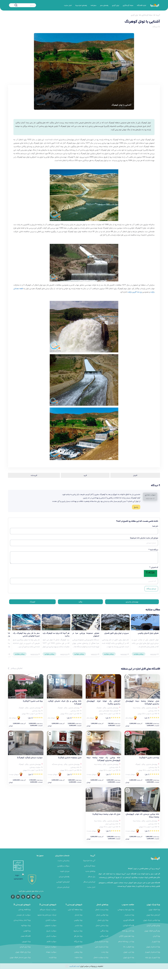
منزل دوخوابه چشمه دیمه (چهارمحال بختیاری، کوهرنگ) (142, 702)
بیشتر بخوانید (138, 654)
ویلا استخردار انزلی (101, 947)
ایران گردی (115, 5)
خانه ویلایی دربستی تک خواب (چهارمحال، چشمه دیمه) (142, 815)
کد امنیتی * (153, 567)
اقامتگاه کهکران (128, 925)
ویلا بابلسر (78, 925)
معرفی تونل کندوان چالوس (148, 633)
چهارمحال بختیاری (132, 602)
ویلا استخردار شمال (101, 941)
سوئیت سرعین (50, 947)
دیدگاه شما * (153, 549)
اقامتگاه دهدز (26, 936)
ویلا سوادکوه (26, 925)
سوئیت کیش (51, 936)
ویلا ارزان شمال (102, 920)
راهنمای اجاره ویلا (81, 5)
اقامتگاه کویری (128, 920)
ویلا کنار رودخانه (128, 931)
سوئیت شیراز (51, 931)
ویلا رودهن (78, 952)
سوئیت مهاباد (51, 952)
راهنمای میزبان (64, 876)
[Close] (66, 966)
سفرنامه (93, 5)
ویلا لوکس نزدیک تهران (151, 920)
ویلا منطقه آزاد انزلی (75, 909)
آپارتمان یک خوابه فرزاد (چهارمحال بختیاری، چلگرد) (103, 702)
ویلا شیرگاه (78, 941)
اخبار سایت (68, 5)
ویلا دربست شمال (101, 909)
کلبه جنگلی (104, 936)
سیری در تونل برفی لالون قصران (116, 633)
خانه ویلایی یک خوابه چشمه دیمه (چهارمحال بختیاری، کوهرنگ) (103, 758)
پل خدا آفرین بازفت (134, 292)
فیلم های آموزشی (62, 882)
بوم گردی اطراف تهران (152, 931)
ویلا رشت (104, 952)
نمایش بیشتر (16, 668)
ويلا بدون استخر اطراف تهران (20, 957)
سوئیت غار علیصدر (23, 915)
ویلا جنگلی (104, 931)
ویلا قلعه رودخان (24, 909)
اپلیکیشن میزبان (63, 887)
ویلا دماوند (78, 957)
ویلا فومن (27, 931)
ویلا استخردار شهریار (152, 952)
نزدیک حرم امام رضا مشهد (46, 915)
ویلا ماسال (78, 915)
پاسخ (136, 507)
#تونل (135, 475)
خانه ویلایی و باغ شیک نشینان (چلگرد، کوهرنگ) (64, 702)
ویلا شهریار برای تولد (152, 957)
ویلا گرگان (78, 947)
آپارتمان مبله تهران (153, 915)
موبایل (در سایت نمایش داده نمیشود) (144, 538)
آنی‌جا (158, 15)
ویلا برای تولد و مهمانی (126, 909)
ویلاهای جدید (90, 871)
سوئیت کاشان (51, 920)
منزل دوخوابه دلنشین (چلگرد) (69, 757)
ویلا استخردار (129, 915)
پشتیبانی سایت (63, 860)
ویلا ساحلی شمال (102, 925)
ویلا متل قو (78, 936)
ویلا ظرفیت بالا (128, 947)
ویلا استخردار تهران (153, 947)
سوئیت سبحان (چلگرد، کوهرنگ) (30, 757)
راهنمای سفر (104, 5)
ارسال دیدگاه (151, 589)
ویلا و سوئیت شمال (101, 957)
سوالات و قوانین (63, 866)
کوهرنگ (32, 602)
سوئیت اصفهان (50, 925)
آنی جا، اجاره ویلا (89, 860)
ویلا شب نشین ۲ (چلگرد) (149, 757)
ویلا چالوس (78, 920)
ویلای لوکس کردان (153, 925)
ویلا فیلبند (52, 957)
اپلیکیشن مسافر (89, 882)
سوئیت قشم (51, 941)
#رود (85, 475)
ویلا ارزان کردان (25, 947)
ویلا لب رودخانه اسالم (126, 941)
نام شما (155, 526)
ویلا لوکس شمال (102, 915)
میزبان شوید (64, 871)
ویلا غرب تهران (128, 952)
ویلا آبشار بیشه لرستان (22, 920)
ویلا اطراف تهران (154, 909)
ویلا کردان (156, 936)
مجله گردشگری (128, 5)
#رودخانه (34, 475)
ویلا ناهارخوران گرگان (126, 936)
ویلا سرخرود (77, 931)
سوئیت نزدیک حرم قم (48, 909)
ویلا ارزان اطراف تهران (23, 952)
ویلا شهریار (156, 941)
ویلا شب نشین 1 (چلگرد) (33, 701)
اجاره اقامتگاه (141, 5)
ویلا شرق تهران (128, 957)
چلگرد (80, 602)
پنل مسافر (91, 876)
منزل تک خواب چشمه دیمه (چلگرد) (106, 814)
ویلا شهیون (26, 941)
